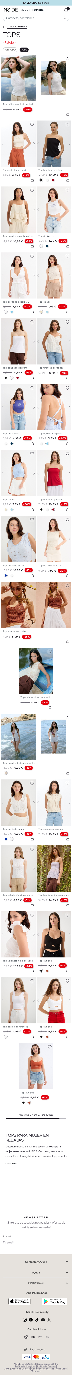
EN (47, 1337)
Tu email (7, 1236)
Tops (24, 49)
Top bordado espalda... (16, 301)
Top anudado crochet (15, 631)
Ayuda (36, 1272)
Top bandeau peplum (50, 170)
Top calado (44, 301)
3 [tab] (8, 124)
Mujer (25, 9)
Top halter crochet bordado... (20, 104)
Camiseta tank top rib (15, 170)
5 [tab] (12, 124)
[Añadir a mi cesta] (68, 114)
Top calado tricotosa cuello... (36, 697)
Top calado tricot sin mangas (19, 895)
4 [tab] (10, 124)
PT (40, 1337)
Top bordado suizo (13, 565)
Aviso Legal (61, 1369)
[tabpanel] (36, 671)
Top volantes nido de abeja (18, 960)
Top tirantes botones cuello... (19, 763)
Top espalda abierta (49, 565)
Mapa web (36, 1371)
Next (32, 143)
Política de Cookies (46, 1366)
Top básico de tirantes (15, 1026)
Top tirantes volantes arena (18, 236)
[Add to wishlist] (67, 58)
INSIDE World (36, 1283)
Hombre (38, 9)
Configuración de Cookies (17, 1369)
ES (33, 1337)
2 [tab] (6, 124)
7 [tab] (16, 255)
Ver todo (10, 49)
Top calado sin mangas (51, 829)
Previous (4, 143)
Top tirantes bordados (51, 367)
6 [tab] (49, 124)
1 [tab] (5, 58)
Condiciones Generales (42, 1369)
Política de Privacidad (25, 1366)
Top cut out (45, 960)
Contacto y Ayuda (36, 1262)
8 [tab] (53, 387)
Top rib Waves (46, 236)
